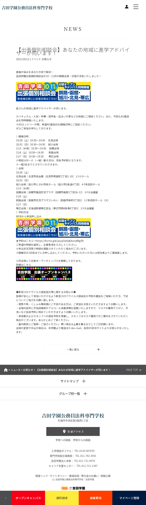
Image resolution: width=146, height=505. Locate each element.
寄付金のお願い (90, 475)
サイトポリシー (58, 475)
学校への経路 (63, 440)
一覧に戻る (73, 349)
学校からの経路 (81, 440)
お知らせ (28, 370)
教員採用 (74, 475)
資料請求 (62, 498)
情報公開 (106, 475)
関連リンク (41, 475)
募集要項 (95, 498)
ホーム (6, 370)
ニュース (15, 370)
